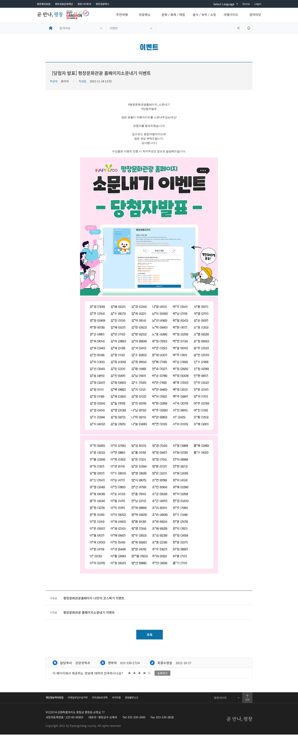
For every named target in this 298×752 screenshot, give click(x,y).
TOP (247, 699)
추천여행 (122, 14)
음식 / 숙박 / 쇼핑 (204, 14)
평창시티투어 (84, 4)
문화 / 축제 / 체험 (173, 14)
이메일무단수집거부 (78, 697)
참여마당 (255, 14)
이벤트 (114, 28)
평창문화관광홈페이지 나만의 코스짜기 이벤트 (94, 598)
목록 (149, 634)
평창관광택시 (102, 4)
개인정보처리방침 (54, 697)
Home (246, 4)
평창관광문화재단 (64, 4)
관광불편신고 (131, 697)
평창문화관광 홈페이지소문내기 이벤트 (89, 612)
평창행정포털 (43, 4)
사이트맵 (116, 697)
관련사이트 (220, 698)
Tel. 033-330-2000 (133, 717)
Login (257, 4)
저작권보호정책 (100, 697)
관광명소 (145, 14)
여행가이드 (231, 14)
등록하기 (162, 673)
